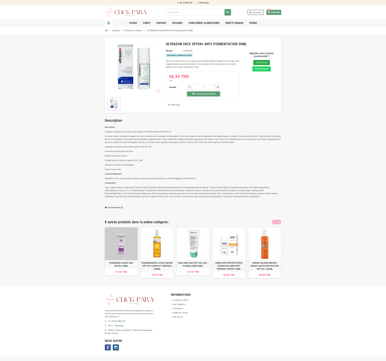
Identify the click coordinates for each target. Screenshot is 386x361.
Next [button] (279, 222)
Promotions (178, 308)
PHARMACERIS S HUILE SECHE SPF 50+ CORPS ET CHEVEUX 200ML (157, 266)
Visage (133, 22)
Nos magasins (179, 304)
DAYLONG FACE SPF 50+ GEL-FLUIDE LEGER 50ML (193, 264)
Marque (169, 51)
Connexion (255, 12)
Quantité (172, 87)
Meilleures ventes (180, 313)
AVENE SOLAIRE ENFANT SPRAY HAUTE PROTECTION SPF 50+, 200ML (265, 266)
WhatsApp (262, 69)
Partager (175, 105)
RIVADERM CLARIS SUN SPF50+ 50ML (121, 264)
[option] (121, 252)
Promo (253, 22)
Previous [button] (274, 222)
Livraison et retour (180, 300)
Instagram (116, 347)
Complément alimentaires (204, 22)
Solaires (177, 22)
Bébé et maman (234, 22)
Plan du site (178, 317)
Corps (146, 22)
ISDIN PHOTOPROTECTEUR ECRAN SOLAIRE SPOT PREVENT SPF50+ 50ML (228, 266)
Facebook (108, 347)
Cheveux (161, 22)
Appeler (262, 62)
